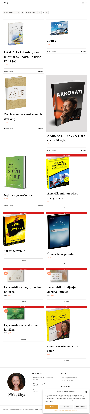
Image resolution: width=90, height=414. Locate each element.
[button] (86, 392)
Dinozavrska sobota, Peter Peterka (43, 377)
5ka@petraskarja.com (70, 377)
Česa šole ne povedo (60, 254)
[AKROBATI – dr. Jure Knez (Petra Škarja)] (66, 103)
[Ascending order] (22, 12)
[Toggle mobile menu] (86, 3)
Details (41, 71)
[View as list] (46, 12)
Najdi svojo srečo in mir (20, 195)
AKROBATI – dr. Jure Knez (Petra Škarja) (66, 137)
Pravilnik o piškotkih (59, 410)
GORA (51, 41)
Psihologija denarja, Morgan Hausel (43, 384)
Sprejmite (51, 406)
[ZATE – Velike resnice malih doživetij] (23, 92)
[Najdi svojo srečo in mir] (23, 172)
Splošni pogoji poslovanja (71, 410)
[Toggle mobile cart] (83, 3)
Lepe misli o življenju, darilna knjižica (61, 289)
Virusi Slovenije (14, 250)
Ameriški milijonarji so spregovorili (62, 195)
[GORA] (66, 28)
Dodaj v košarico (9, 71)
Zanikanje (66, 406)
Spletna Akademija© (39, 409)
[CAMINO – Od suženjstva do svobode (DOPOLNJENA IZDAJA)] (23, 34)
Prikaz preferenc (80, 406)
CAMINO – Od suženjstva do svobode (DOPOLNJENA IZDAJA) (22, 56)
